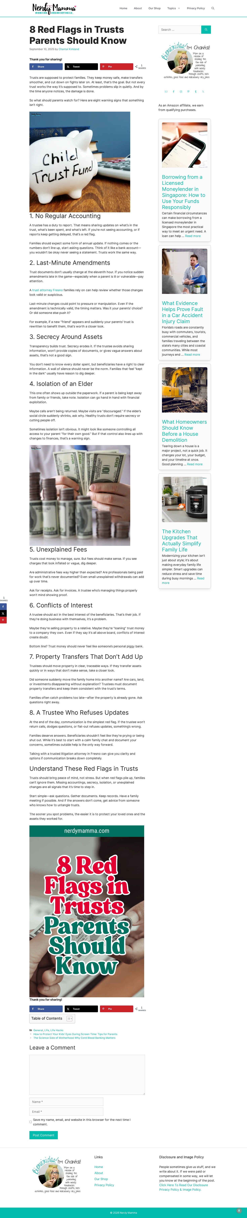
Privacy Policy (196, 8)
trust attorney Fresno (47, 290)
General (38, 1030)
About (138, 8)
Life (46, 1030)
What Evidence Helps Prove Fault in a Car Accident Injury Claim (182, 312)
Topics (171, 8)
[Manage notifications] (239, 1210)
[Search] (206, 30)
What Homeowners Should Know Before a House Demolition (184, 431)
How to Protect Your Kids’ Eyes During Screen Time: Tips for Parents (75, 1034)
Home (123, 8)
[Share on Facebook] (3, 606)
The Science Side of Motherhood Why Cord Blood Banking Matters (74, 1037)
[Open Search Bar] (213, 8)
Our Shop (155, 8)
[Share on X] (3, 613)
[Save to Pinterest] (3, 620)
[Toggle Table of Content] (68, 1018)
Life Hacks (56, 1030)
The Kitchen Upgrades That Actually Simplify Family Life (181, 540)
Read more (193, 236)
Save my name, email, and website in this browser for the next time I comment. (82, 1122)
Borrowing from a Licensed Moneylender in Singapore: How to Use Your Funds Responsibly (183, 192)
